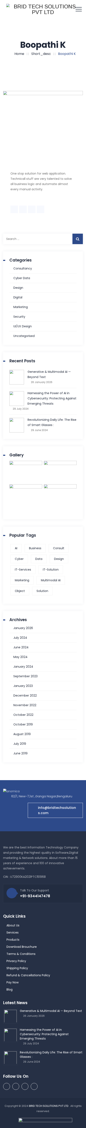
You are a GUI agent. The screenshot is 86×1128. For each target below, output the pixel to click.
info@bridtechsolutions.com (57, 810)
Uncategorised (24, 336)
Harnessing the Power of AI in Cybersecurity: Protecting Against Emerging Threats (52, 398)
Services (12, 932)
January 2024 (23, 666)
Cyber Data (21, 278)
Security (19, 317)
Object (20, 591)
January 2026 (23, 628)
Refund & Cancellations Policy (28, 975)
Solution (42, 591)
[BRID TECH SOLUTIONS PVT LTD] (43, 9)
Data (38, 559)
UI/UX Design (22, 326)
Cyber (19, 559)
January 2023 (23, 686)
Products (12, 940)
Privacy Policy (16, 961)
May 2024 (20, 657)
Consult (58, 548)
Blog (9, 989)
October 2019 (23, 724)
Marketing (20, 307)
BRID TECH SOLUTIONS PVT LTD (49, 1106)
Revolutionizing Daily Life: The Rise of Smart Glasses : (52, 422)
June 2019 (20, 753)
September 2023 (25, 676)
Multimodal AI (51, 580)
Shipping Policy (17, 968)
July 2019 (19, 744)
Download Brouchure (21, 947)
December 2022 (25, 695)
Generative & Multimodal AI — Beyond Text (49, 374)
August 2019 (22, 734)
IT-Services (23, 569)
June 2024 (21, 647)
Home (18, 53)
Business (35, 548)
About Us (12, 925)
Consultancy (22, 268)
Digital (17, 297)
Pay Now (12, 982)
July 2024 (20, 638)
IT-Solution (51, 569)
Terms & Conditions (20, 954)
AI (16, 548)
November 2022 (24, 705)
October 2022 (23, 715)
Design (18, 288)
